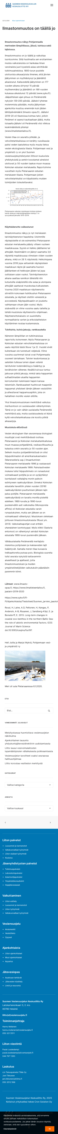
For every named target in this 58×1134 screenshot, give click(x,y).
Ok (50, 1129)
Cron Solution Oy (43, 1101)
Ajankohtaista (11, 947)
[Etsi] (29, 710)
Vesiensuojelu (11, 923)
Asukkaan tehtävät (13, 977)
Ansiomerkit (10, 929)
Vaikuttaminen (11, 895)
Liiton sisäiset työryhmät (15, 854)
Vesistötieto (10, 933)
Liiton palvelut (11, 840)
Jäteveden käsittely (14, 981)
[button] (52, 5)
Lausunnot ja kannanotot (16, 846)
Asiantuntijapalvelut (13, 877)
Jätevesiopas (11, 972)
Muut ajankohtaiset (18, 20)
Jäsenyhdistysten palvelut (19, 863)
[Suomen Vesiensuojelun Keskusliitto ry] (21, 5)
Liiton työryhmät (12, 909)
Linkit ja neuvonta (13, 985)
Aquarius (9, 961)
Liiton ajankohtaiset (13, 953)
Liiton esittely (11, 901)
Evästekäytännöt (10, 1129)
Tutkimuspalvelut (12, 869)
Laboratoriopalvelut (13, 873)
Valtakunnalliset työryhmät (16, 850)
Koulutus (9, 858)
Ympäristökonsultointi (14, 881)
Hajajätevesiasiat (12, 885)
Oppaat (8, 937)
